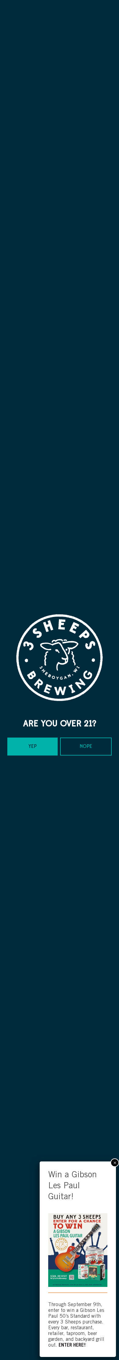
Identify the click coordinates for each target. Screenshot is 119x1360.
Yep (32, 746)
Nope (86, 746)
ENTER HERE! (72, 1345)
